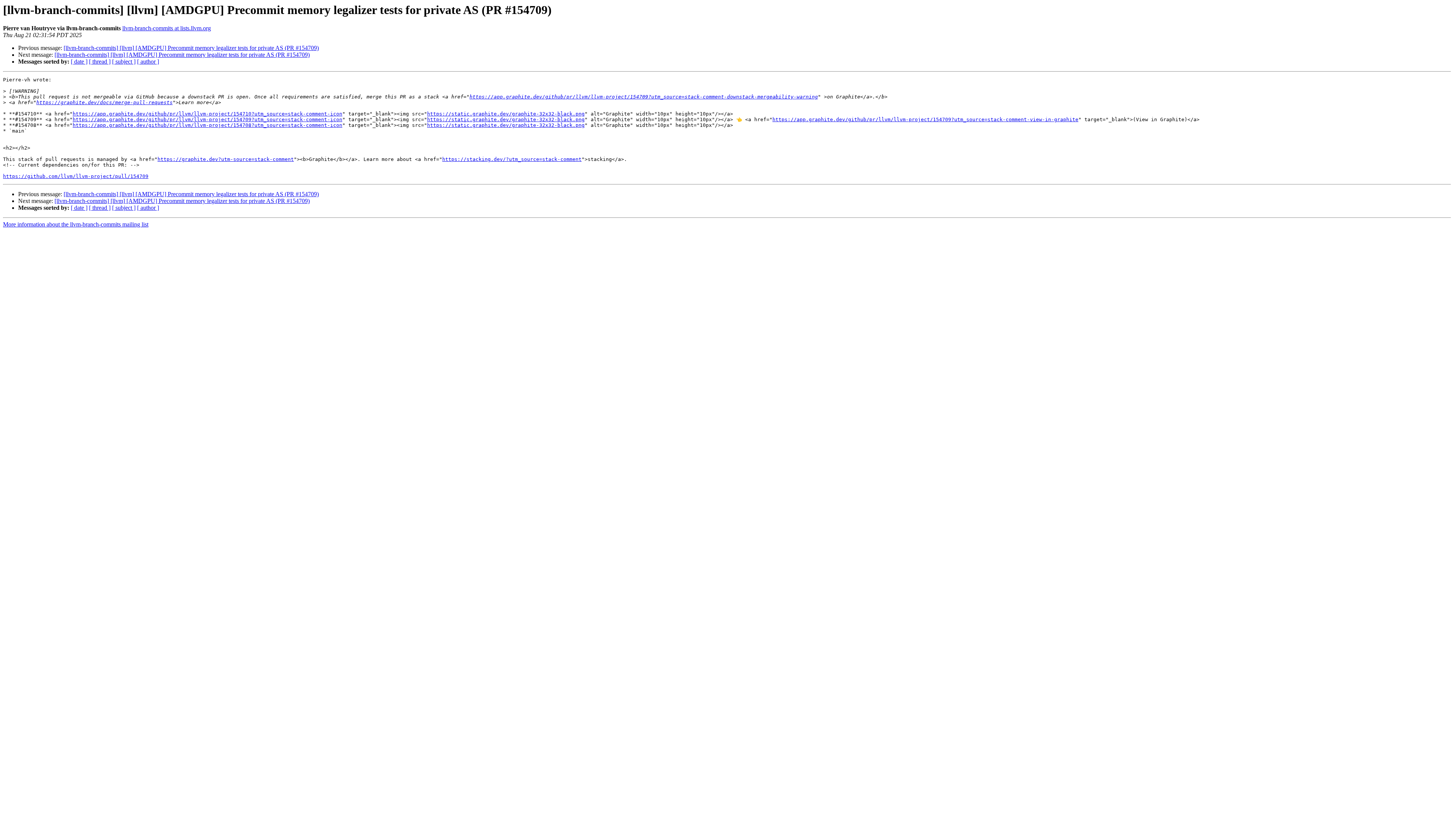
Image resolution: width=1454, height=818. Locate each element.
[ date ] (79, 61)
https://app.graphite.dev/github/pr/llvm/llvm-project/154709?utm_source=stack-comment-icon (207, 119)
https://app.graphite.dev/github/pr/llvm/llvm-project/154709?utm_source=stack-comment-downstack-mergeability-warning (644, 97)
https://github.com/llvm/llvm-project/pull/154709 (75, 176)
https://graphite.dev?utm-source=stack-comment (226, 159)
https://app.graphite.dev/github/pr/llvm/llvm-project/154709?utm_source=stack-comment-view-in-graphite (925, 119)
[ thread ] (100, 61)
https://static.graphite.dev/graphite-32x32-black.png (506, 114)
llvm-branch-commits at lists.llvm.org (166, 28)
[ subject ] (124, 61)
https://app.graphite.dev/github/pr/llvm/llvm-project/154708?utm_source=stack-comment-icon (207, 125)
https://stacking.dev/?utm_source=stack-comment (512, 159)
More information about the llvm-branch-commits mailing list (75, 224)
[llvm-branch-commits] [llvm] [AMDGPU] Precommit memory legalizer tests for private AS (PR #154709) (191, 48)
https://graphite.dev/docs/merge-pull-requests (104, 102)
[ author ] (148, 61)
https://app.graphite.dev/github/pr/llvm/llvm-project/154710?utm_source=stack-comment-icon (207, 114)
